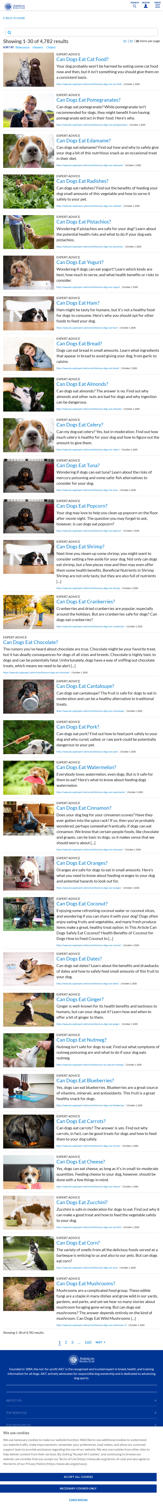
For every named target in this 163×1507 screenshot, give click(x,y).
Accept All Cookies (78, 1476)
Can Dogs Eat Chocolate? (30, 642)
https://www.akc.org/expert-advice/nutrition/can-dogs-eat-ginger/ (88, 1024)
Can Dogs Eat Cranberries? (85, 601)
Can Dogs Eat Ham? (77, 303)
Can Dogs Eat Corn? (78, 1243)
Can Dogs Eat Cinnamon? (83, 808)
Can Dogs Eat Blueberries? (85, 1080)
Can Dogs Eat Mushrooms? (85, 1283)
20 (131, 41)
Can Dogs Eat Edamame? (83, 140)
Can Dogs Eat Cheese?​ (80, 1161)
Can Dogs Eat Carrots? (81, 1121)
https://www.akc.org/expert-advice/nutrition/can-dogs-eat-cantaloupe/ (90, 711)
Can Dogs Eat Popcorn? (81, 506)
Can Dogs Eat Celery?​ (79, 424)
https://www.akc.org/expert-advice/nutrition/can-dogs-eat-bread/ (87, 368)
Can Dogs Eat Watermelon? (86, 767)
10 (124, 41)
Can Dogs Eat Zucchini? (82, 1202)
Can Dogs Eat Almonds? (82, 384)
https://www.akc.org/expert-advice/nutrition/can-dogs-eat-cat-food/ (89, 84)
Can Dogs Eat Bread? (79, 343)
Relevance (22, 47)
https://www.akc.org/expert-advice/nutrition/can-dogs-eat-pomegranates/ (92, 125)
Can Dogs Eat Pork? (77, 727)
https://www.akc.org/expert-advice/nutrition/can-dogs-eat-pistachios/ (89, 246)
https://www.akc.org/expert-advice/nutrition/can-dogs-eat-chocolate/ (36, 672)
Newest (38, 47)
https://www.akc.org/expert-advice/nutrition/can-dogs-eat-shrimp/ (88, 588)
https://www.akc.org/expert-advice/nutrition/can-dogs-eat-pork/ (87, 752)
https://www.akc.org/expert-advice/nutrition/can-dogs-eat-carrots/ (88, 1146)
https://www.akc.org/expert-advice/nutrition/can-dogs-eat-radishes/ (89, 206)
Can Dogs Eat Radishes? (82, 181)
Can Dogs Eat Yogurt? (80, 262)
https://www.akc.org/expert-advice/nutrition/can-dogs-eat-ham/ (87, 328)
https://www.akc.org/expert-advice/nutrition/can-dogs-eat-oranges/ (88, 888)
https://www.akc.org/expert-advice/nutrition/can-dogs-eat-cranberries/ (90, 626)
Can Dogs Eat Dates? (79, 958)
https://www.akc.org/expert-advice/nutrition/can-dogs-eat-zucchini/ (88, 1227)
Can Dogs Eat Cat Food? (82, 59)
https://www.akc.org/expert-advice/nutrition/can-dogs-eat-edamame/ (89, 165)
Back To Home (15, 18)
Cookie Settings (78, 1499)
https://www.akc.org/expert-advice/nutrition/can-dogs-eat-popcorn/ (88, 531)
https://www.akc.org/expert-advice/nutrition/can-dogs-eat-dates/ (87, 983)
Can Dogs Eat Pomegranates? (88, 100)
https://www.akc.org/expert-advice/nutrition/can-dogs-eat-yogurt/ (88, 287)
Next (99, 1342)
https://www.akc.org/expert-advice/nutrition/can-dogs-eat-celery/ (88, 449)
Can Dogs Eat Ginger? (80, 999)
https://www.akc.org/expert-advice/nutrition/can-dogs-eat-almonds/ (89, 409)
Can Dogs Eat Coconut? (82, 903)
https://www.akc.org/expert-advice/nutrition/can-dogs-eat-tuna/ (87, 490)
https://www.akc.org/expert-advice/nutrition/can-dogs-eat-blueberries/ (90, 1105)
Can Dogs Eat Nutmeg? (81, 1040)
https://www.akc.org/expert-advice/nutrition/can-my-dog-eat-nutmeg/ (90, 1065)
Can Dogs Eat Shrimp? (80, 546)
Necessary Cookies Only (78, 1488)
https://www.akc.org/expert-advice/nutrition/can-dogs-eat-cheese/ (88, 1186)
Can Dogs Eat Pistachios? (83, 222)
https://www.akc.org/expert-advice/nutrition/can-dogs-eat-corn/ (87, 1268)
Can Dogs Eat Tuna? (78, 465)
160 (88, 1342)
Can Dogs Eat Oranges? (82, 863)
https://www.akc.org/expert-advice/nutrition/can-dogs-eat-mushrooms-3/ (91, 1325)
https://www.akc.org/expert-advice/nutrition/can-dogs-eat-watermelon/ (90, 792)
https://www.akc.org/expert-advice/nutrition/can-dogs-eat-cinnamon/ (89, 849)
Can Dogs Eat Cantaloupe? (85, 686)
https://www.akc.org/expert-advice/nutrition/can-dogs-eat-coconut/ (88, 945)
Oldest (51, 47)
